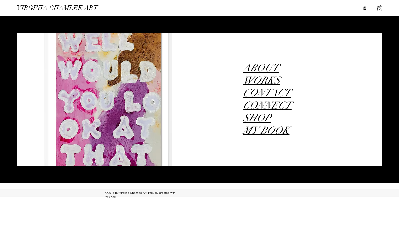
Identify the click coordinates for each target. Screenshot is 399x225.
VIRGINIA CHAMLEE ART (57, 8)
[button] (379, 8)
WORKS (261, 80)
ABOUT (261, 68)
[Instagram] (365, 8)
